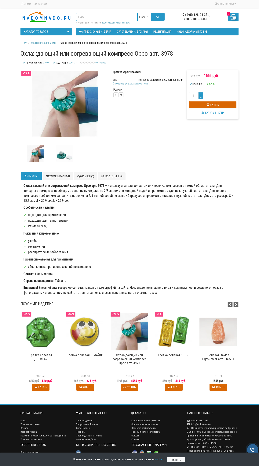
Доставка (42, 3)
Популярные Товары (87, 424)
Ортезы (135, 435)
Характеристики (59, 176)
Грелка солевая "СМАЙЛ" (85, 355)
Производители (84, 420)
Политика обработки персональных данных (43, 435)
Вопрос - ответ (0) (111, 176)
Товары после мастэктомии (145, 431)
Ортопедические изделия (144, 424)
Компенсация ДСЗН (86, 439)
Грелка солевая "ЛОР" (174, 355)
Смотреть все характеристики (130, 83)
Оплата (27, 3)
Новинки (80, 431)
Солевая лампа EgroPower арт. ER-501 (218, 357)
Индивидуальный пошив (89, 435)
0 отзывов (100, 62)
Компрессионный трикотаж (145, 420)
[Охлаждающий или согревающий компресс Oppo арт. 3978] (35, 153)
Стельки (135, 439)
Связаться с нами (29, 452)
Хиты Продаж (83, 428)
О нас (23, 420)
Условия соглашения (31, 439)
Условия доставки (30, 424)
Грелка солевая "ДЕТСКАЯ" (41, 357)
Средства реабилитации (143, 428)
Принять (176, 459)
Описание (33, 176)
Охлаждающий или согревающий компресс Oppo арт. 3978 (129, 359)
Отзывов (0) (87, 176)
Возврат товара (28, 431)
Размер (117, 89)
